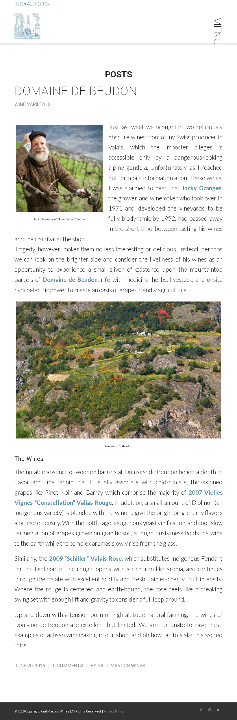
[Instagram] (209, 710)
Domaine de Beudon (75, 91)
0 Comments (68, 665)
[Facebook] (201, 710)
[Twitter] (218, 710)
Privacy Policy (113, 711)
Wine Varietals (32, 104)
